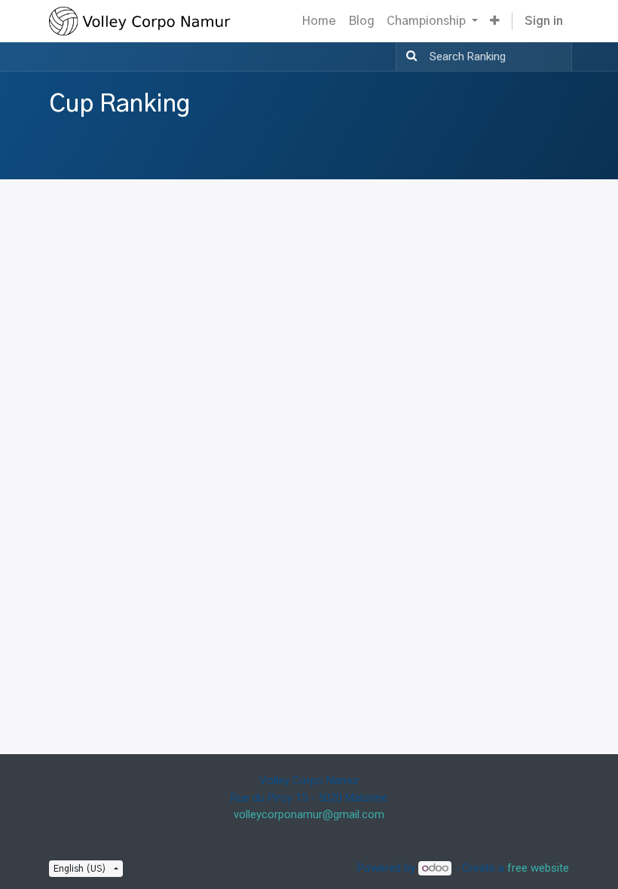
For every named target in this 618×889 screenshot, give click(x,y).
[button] (495, 21)
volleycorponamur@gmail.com (309, 814)
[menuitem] (318, 21)
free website (538, 868)
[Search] (408, 57)
